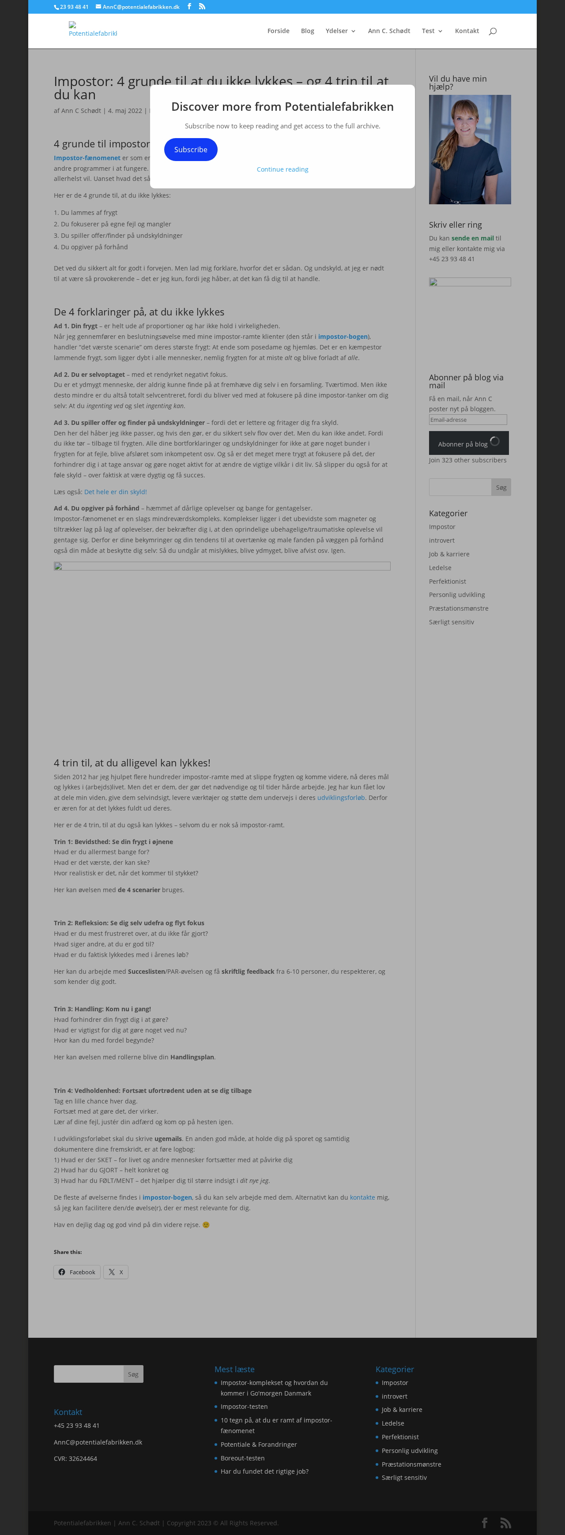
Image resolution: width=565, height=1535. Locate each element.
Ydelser (337, 31)
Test (428, 31)
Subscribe (190, 149)
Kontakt (467, 31)
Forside (278, 31)
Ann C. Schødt (389, 31)
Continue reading (283, 169)
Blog (307, 31)
